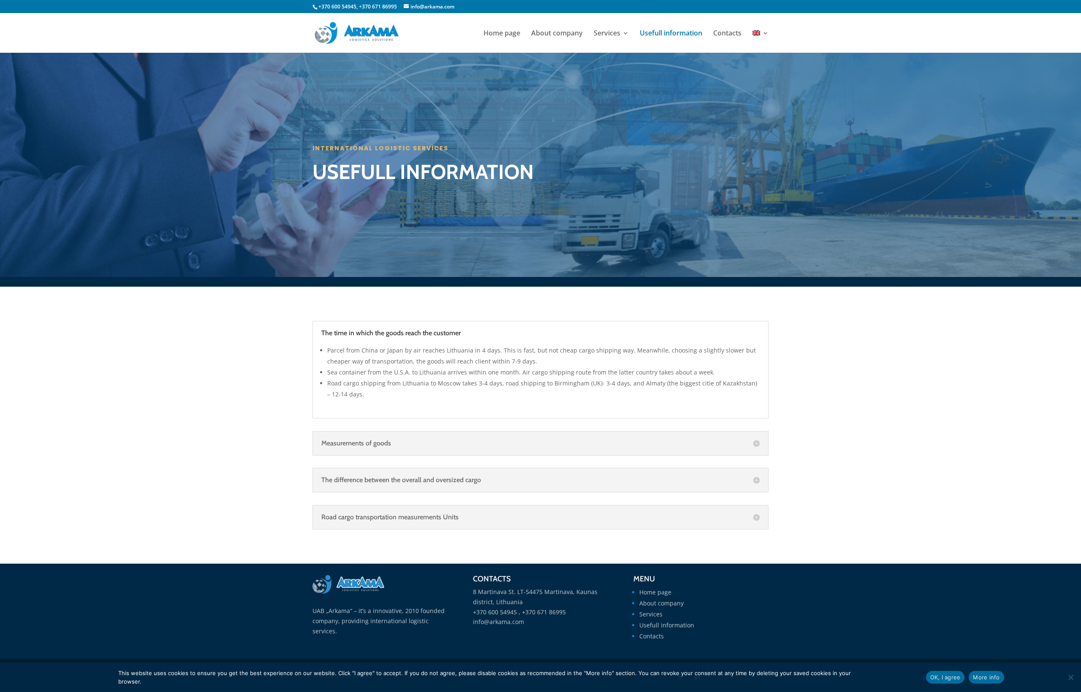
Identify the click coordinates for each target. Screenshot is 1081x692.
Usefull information (671, 34)
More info (986, 677)
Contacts (727, 34)
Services (607, 34)
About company (557, 34)
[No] (1070, 677)
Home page (501, 34)
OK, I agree (945, 677)
